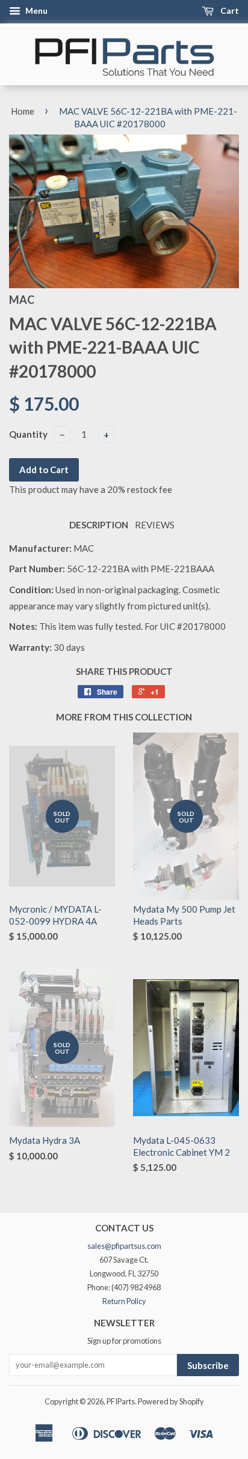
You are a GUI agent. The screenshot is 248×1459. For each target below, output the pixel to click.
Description (98, 524)
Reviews (155, 524)
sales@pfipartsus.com (124, 1246)
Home (22, 111)
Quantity (28, 434)
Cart (229, 10)
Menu (35, 10)
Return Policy (124, 1301)
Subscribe (208, 1365)
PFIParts (121, 1401)
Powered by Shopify (171, 1401)
